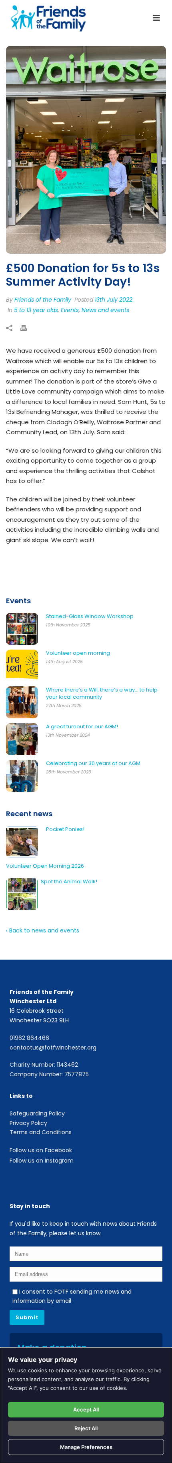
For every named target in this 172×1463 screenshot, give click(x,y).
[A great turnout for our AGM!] (22, 739)
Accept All (86, 1409)
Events (70, 310)
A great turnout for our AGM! (82, 726)
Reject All (86, 1428)
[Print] (27, 329)
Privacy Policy (28, 1123)
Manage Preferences (86, 1447)
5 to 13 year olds (36, 310)
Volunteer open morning (78, 653)
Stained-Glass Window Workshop (90, 616)
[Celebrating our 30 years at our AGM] (22, 776)
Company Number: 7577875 (49, 1074)
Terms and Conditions (41, 1132)
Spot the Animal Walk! (69, 881)
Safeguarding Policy (37, 1113)
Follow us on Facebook (41, 1150)
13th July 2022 (113, 300)
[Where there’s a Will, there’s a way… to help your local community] (22, 702)
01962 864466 (29, 1038)
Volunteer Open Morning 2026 (45, 866)
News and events (105, 310)
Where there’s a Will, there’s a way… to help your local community (102, 693)
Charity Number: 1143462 (44, 1065)
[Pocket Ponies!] (22, 842)
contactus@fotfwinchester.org (53, 1048)
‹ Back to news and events (42, 930)
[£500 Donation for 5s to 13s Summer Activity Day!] (86, 150)
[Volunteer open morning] (22, 666)
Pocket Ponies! (65, 829)
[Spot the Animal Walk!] (22, 894)
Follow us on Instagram (42, 1161)
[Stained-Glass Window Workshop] (22, 629)
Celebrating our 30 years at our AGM (93, 763)
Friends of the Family (42, 300)
